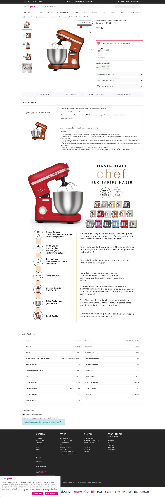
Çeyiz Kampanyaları (41, 466)
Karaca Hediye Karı (88, 438)
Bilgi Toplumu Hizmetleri (66, 440)
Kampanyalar (87, 445)
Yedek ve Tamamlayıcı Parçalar (92, 440)
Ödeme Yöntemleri (65, 442)
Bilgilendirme (111, 440)
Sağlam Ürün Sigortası (65, 447)
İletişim (38, 447)
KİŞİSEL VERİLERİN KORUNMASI (115, 435)
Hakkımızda (39, 438)
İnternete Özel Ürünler (89, 442)
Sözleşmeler (111, 445)
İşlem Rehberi (63, 449)
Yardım (62, 445)
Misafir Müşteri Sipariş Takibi (67, 451)
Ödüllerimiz (39, 442)
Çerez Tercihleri (112, 449)
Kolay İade (86, 451)
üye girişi (60, 421)
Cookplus (40, 434)
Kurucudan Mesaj (40, 440)
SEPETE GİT (82, 85)
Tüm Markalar (87, 447)
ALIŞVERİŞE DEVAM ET (82, 80)
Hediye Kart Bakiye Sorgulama (67, 454)
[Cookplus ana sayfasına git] (41, 472)
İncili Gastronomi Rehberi (42, 464)
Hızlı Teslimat (87, 449)
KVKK (109, 443)
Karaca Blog (39, 461)
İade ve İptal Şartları (65, 438)
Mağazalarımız (40, 445)
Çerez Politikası (111, 447)
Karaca (38, 449)
